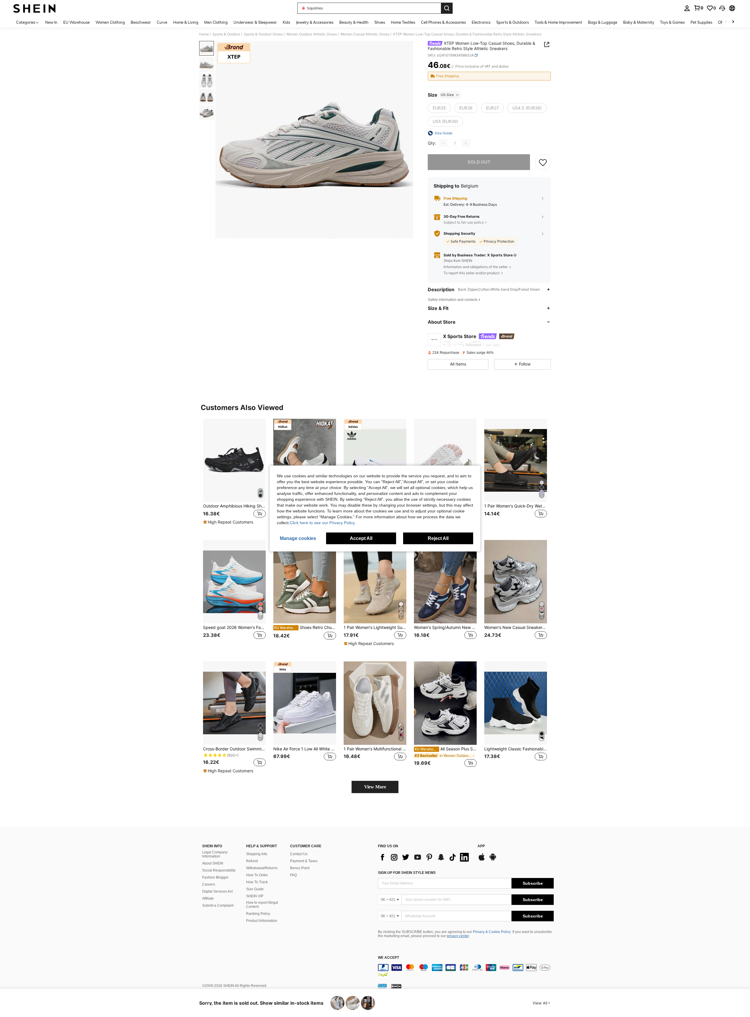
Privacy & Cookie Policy (492, 932)
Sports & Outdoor (226, 34)
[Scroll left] (726, 22)
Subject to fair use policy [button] (464, 222)
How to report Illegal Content (262, 905)
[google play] (493, 860)
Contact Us (299, 854)
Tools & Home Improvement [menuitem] (558, 22)
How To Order (257, 875)
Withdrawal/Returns (261, 868)
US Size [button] (447, 94)
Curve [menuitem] (162, 22)
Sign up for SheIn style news (407, 873)
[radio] (439, 108)
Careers (208, 884)
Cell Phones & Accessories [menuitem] (443, 22)
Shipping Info (256, 854)
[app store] (482, 860)
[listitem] (234, 474)
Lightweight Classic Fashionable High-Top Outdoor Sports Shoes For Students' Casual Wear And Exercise (515, 749)
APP (481, 846)
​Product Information (261, 921)
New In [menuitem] (51, 22)
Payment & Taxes (304, 861)
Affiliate (208, 898)
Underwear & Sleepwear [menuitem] (255, 22)
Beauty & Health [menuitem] (354, 22)
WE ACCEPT (388, 958)
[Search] (447, 8)
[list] (425, 857)
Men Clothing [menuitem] (216, 22)
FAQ (293, 875)
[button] (722, 8)
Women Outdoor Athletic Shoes (311, 34)
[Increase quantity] (466, 143)
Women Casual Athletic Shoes (364, 34)
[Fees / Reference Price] (452, 66)
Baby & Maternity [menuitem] (638, 22)
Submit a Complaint (217, 905)
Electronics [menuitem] (481, 22)
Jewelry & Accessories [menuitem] (314, 22)
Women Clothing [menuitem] (110, 22)
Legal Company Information (215, 854)
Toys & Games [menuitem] (672, 22)
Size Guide (255, 889)
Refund (252, 861)
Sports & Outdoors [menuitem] (512, 22)
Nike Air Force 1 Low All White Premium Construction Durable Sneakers (304, 749)
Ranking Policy (258, 914)
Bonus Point (299, 868)
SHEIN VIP (254, 896)
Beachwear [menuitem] (141, 22)
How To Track (257, 882)
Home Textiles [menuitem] (403, 22)
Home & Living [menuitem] (185, 22)
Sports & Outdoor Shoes (263, 34)
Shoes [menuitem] (379, 22)
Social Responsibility (219, 870)
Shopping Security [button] (459, 233)
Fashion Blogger (215, 877)
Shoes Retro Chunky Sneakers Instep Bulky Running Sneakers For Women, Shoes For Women (305, 627)
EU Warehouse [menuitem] (76, 22)
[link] (698, 7)
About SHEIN (212, 863)
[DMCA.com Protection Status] (396, 986)
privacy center (458, 936)
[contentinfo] (466, 971)
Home (204, 34)
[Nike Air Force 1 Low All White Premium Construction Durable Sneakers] (304, 703)
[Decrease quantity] (443, 143)
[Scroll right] (733, 22)
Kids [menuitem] (286, 22)
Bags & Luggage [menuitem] (602, 22)
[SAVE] (543, 162)
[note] (229, 522)
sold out (479, 162)
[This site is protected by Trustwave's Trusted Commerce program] (382, 986)
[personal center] (687, 8)
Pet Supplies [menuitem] (701, 22)
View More (375, 786)
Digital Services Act (217, 891)
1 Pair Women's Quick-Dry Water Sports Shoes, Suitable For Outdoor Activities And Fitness (515, 506)
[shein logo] (34, 8)
